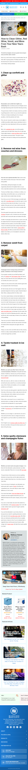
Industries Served (6, 14)
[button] (8, 613)
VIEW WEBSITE (14, 539)
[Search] (4, 7)
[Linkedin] (20, 727)
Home (2, 17)
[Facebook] (8, 727)
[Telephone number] (21, 7)
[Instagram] (11, 727)
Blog (5, 17)
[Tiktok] (17, 727)
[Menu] (1, 7)
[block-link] (10, 699)
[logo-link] (13, 7)
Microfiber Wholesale (15, 768)
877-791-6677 (9, 757)
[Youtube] (14, 727)
